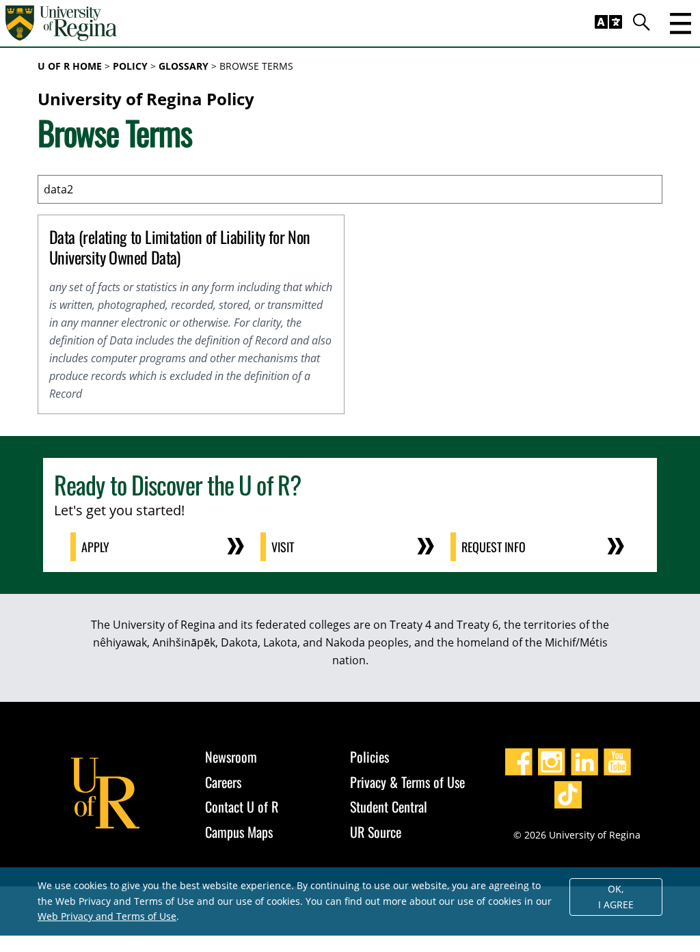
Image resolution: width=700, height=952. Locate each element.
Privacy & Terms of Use (407, 782)
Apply (95, 547)
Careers (223, 782)
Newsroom (231, 756)
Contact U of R (241, 806)
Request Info (493, 547)
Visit (282, 547)
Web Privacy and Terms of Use (107, 916)
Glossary (183, 65)
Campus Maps (239, 831)
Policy (130, 65)
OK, (616, 896)
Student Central (388, 806)
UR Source (375, 831)
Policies (369, 756)
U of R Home (70, 65)
